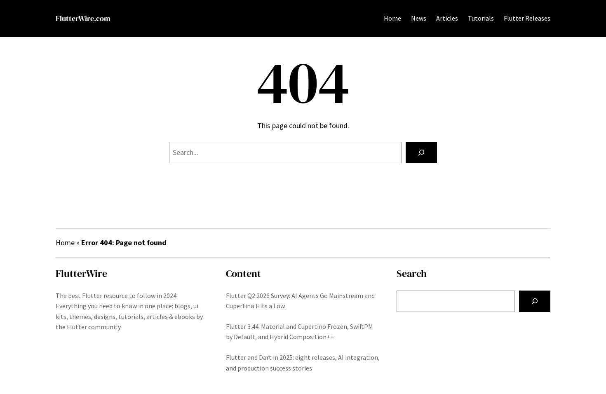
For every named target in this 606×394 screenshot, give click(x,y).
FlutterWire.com (83, 18)
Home (392, 18)
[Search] (421, 152)
